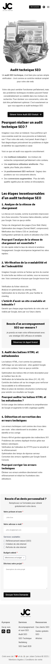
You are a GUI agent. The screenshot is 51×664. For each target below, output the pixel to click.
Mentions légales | (17, 659)
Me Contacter (35, 7)
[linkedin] (8, 631)
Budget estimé (11, 553)
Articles (39, 638)
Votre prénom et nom (13, 512)
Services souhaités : (12, 536)
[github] (3, 631)
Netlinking (23, 642)
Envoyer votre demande (17, 594)
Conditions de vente (33, 659)
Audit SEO (23, 634)
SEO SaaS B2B (25, 646)
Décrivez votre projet (13, 563)
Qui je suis (6, 627)
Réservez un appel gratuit (25, 342)
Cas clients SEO (42, 627)
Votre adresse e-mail (13, 524)
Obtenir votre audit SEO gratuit (24, 114)
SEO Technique (25, 638)
